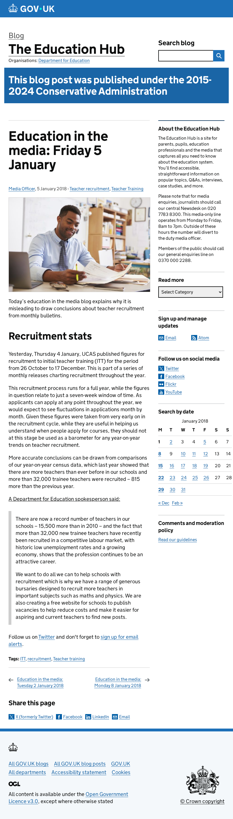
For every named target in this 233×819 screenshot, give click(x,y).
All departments (27, 772)
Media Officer (22, 188)
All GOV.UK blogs (29, 763)
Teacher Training (127, 188)
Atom (203, 337)
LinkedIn (100, 716)
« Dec (163, 503)
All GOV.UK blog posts (80, 763)
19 (205, 465)
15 (160, 465)
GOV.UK (120, 763)
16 (172, 465)
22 (161, 477)
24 (184, 477)
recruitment (39, 658)
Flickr (170, 384)
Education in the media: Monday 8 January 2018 (117, 682)
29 (161, 489)
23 (172, 477)
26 (206, 477)
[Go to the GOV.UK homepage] (32, 8)
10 (183, 453)
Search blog (176, 43)
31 (183, 489)
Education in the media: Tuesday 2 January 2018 (40, 682)
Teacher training (69, 658)
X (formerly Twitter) (34, 716)
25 (195, 477)
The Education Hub (67, 49)
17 (183, 465)
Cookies (121, 772)
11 (194, 453)
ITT (23, 658)
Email (124, 716)
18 (194, 465)
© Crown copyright (202, 801)
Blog (16, 35)
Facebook (72, 716)
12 (205, 453)
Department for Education (64, 60)
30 (172, 489)
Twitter (46, 637)
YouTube (173, 392)
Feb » (177, 503)
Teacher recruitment (89, 188)
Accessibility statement (78, 772)
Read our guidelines (177, 539)
